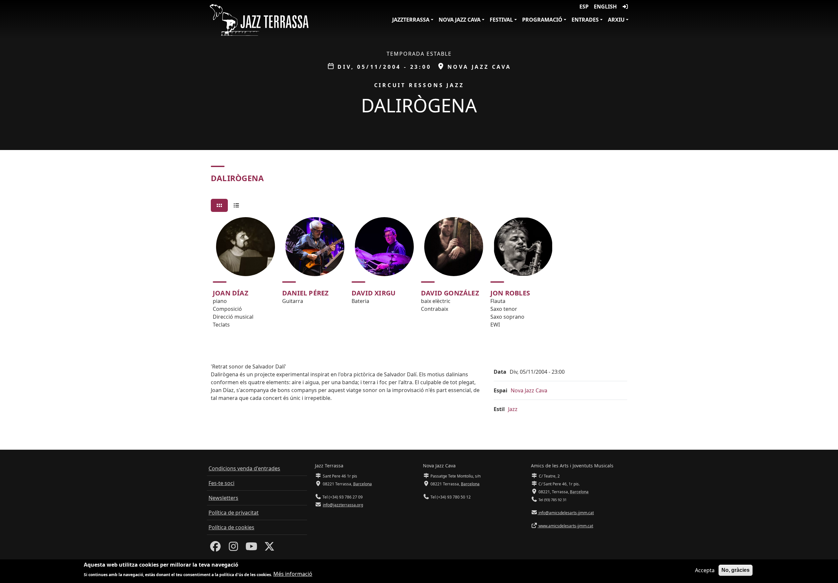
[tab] (219, 205)
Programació (542, 19)
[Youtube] (251, 548)
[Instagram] (233, 548)
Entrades (585, 19)
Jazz (513, 409)
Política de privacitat (234, 512)
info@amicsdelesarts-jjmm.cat (565, 513)
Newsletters (223, 497)
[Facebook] (215, 548)
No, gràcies (735, 570)
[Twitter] (269, 548)
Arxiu (616, 19)
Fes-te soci (221, 483)
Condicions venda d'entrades (244, 468)
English (605, 6)
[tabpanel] (419, 275)
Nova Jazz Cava (460, 19)
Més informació (292, 573)
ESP (584, 6)
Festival (501, 19)
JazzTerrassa (410, 19)
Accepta (705, 570)
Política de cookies (231, 527)
